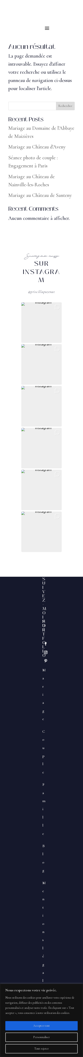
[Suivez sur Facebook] (45, 643)
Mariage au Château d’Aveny (37, 147)
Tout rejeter (41, 1048)
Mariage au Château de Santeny (40, 195)
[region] (41, 1020)
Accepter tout (41, 1025)
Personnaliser (41, 1037)
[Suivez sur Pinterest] (45, 660)
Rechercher (65, 106)
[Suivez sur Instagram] (45, 652)
